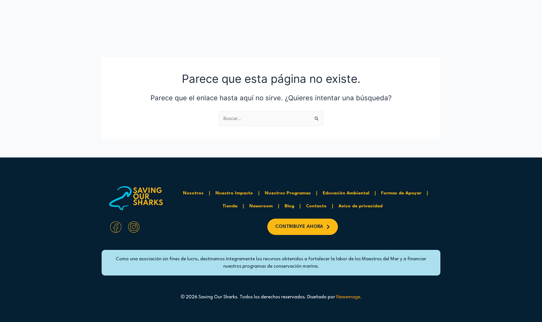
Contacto (316, 206)
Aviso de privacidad (360, 206)
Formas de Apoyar (401, 193)
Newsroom (261, 206)
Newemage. (349, 297)
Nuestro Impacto (234, 193)
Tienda (229, 206)
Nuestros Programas (288, 193)
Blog (289, 206)
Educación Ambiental (346, 193)
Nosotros (193, 193)
